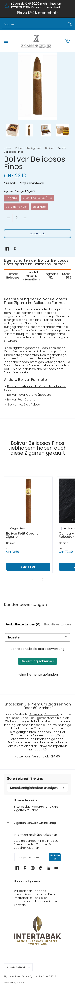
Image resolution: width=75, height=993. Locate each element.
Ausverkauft (37, 233)
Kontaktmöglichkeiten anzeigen (34, 788)
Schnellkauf (28, 566)
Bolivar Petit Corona (21, 399)
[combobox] (34, 24)
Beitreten (55, 857)
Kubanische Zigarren (28, 148)
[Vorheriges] (6, 86)
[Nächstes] (68, 86)
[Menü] (6, 41)
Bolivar (49, 148)
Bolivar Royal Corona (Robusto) (29, 395)
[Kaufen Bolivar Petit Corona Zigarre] (28, 501)
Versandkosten (35, 183)
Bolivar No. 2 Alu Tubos (24, 404)
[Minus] (8, 218)
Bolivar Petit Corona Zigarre (22, 535)
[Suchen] (69, 24)
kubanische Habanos (52, 742)
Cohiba (63, 543)
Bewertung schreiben (37, 661)
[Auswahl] (25, 218)
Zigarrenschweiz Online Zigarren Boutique (26, 976)
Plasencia (36, 714)
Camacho (51, 714)
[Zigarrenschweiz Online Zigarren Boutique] (36, 41)
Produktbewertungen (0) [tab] (23, 624)
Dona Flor (27, 718)
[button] (67, 41)
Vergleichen (17, 528)
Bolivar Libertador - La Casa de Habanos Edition (35, 388)
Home (8, 148)
